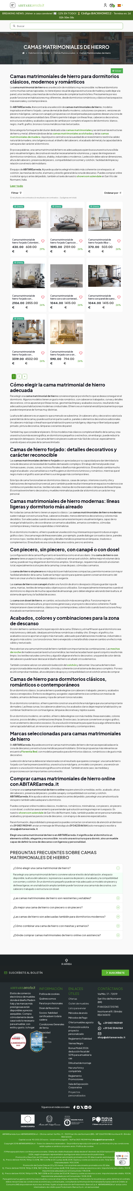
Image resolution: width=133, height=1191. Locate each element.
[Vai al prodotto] (28, 228)
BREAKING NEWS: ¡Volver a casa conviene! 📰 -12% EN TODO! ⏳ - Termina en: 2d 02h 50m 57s (66, 15)
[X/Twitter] (82, 1107)
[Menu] (128, 1154)
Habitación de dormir (39, 53)
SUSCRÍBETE (117, 972)
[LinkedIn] (86, 1107)
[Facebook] (74, 1107)
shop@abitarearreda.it (103, 1139)
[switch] (122, 1162)
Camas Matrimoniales (64, 53)
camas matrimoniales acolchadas (73, 133)
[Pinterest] (90, 1107)
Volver (117, 70)
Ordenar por (111, 192)
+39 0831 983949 (113, 1022)
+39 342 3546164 (113, 1028)
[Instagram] (78, 1107)
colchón (72, 664)
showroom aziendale (89, 176)
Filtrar (15, 192)
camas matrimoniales (79, 130)
